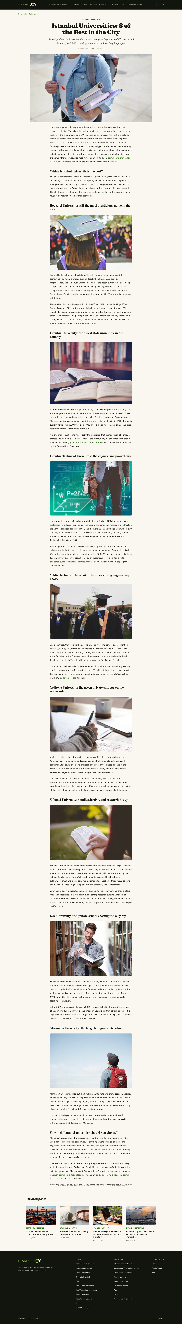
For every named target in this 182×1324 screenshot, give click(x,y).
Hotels (78, 1303)
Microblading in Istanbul (123, 1272)
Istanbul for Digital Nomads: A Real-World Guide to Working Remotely (107, 1234)
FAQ (123, 4)
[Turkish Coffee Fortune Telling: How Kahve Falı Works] (74, 1215)
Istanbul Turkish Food (99, 4)
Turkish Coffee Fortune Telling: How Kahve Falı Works (74, 1233)
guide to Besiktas (68, 677)
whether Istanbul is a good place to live (69, 1174)
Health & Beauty (82, 1294)
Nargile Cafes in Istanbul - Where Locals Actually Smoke (40, 1233)
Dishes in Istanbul (135, 4)
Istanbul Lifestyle (79, 4)
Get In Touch (157, 1268)
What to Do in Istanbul (59, 4)
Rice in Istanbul (120, 1277)
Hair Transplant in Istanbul (86, 1290)
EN (160, 5)
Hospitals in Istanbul (84, 1299)
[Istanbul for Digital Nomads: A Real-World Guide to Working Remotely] (107, 1215)
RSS (153, 1272)
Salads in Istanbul (121, 1281)
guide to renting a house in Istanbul (113, 1174)
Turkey (115, 4)
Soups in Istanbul (121, 1285)
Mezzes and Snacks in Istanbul (126, 1268)
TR (163, 5)
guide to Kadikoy (80, 790)
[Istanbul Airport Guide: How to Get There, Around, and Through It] (141, 1215)
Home (20, 14)
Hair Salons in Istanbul (85, 1285)
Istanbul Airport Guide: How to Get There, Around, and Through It (140, 1234)
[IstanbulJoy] (27, 5)
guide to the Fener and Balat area (86, 442)
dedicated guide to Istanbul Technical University (73, 561)
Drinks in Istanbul (83, 1277)
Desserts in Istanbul (84, 1268)
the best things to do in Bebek (83, 319)
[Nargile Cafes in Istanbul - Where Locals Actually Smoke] (41, 1215)
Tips (115, 1290)
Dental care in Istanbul (85, 1264)
